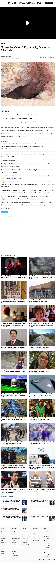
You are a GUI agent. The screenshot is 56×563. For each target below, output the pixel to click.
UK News (3, 533)
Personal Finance (4, 542)
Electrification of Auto (16, 538)
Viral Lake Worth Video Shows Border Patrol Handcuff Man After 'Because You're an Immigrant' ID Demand (12, 443)
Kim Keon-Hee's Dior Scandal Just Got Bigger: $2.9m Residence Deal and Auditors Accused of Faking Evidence (41, 467)
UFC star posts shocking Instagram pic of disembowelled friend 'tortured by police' (23, 146)
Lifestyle (2, 549)
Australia (35, 531)
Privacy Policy (25, 538)
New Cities (14, 551)
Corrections (25, 542)
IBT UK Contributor (6, 56)
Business (3, 538)
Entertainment (4, 546)
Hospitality (14, 533)
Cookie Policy (25, 540)
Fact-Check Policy (26, 546)
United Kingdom (36, 538)
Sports (2, 551)
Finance (13, 540)
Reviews (2, 553)
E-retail (13, 531)
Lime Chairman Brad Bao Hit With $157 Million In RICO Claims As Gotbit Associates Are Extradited (12, 518)
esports (13, 549)
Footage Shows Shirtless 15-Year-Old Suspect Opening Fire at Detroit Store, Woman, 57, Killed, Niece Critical (13, 371)
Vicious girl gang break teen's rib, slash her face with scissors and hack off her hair (23, 143)
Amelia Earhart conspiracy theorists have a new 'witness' (16, 148)
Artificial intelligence (16, 544)
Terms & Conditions (26, 536)
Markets (2, 536)
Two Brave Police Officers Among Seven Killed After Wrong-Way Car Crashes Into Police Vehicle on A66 (13, 467)
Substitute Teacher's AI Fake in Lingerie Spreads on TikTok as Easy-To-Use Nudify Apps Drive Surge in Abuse (13, 325)
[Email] (51, 57)
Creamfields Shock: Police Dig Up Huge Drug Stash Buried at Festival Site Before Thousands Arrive (13, 419)
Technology (3, 544)
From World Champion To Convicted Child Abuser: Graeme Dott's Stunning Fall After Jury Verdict (13, 395)
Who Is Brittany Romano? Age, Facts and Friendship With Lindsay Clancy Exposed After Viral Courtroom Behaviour (41, 419)
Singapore (35, 536)
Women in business (16, 546)
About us (24, 531)
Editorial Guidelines (41, 216)
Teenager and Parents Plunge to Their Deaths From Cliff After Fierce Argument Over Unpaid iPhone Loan (41, 395)
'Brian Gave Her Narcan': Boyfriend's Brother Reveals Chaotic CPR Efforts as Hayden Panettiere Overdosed (40, 371)
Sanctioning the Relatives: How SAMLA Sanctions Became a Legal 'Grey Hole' (11, 510)
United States (36, 540)
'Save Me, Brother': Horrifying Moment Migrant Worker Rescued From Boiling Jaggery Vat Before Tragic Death (42, 277)
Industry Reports (15, 555)
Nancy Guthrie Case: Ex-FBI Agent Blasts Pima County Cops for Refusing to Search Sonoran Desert (41, 325)
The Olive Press (15, 178)
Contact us (25, 533)
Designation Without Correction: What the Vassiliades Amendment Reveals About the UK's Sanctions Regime (11, 502)
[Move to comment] (54, 57)
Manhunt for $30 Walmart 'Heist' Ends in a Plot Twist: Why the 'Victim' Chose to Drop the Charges (41, 301)
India (34, 533)
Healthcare (14, 536)
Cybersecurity (14, 542)
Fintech (13, 553)
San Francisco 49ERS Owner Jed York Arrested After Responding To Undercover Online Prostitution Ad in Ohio (13, 491)
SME (2, 540)
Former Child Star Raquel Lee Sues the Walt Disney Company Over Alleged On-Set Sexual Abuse (13, 301)
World (2, 531)
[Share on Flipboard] (46, 57)
